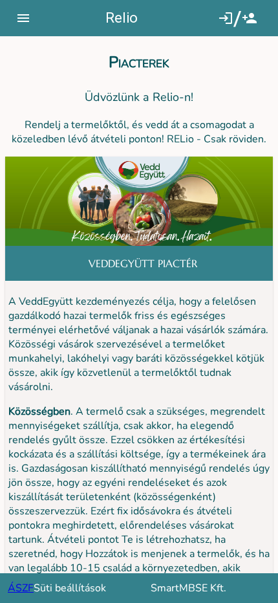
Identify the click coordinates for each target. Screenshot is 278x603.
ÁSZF (21, 588)
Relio (121, 18)
